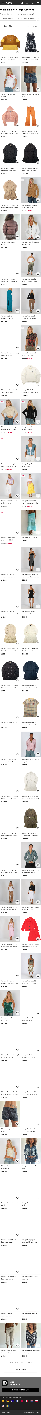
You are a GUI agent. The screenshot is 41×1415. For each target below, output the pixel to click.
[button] (3, 1401)
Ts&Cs (37, 1412)
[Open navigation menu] (3, 2)
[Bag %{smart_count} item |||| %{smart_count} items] (38, 2)
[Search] (22, 2)
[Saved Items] (33, 2)
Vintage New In (7, 18)
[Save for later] (17, 52)
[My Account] (27, 2)
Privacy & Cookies (29, 1412)
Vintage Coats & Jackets (26, 18)
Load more (20, 1370)
